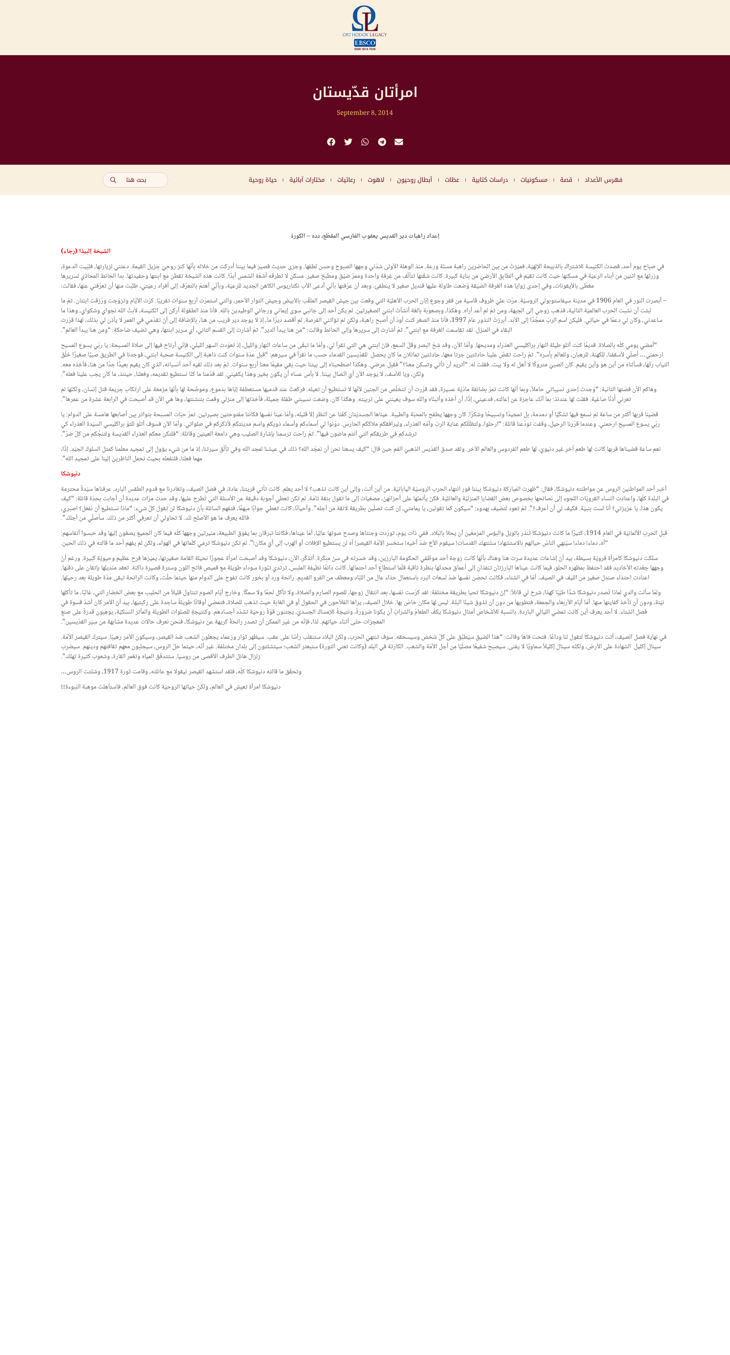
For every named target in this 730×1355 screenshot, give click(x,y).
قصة (566, 180)
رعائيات (346, 180)
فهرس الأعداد (603, 180)
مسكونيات (534, 180)
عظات (452, 180)
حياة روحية (263, 180)
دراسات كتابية (490, 180)
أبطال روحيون (414, 180)
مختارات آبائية (307, 180)
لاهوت (376, 180)
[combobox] (135, 180)
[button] (331, 142)
